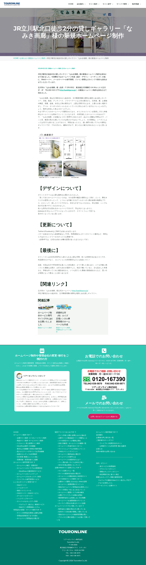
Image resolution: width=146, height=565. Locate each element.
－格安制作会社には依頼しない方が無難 (71, 498)
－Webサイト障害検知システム (28, 507)
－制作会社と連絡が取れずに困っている (71, 509)
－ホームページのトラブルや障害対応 (28, 468)
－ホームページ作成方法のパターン (69, 446)
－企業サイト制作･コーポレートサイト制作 (30, 438)
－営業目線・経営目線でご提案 (26, 459)
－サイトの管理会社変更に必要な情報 (28, 513)
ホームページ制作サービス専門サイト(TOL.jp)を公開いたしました (45, 318)
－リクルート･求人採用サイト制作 (27, 443)
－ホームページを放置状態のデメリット (71, 500)
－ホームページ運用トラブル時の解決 (70, 492)
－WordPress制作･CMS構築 (25, 446)
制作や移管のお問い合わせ (105, 451)
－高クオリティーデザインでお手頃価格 (29, 451)
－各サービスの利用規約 (107, 466)
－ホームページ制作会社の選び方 (69, 454)
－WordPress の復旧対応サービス (29, 471)
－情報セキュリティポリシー (108, 471)
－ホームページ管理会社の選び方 (27, 518)
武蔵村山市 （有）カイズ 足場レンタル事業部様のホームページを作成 (63, 318)
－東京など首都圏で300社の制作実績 (28, 449)
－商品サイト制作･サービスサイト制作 (29, 440)
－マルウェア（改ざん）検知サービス (30, 504)
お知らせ (99, 449)
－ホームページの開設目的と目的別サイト (72, 476)
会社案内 (99, 435)
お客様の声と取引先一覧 (105, 437)
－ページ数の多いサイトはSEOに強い (70, 462)
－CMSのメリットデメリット (67, 451)
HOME (15, 432)
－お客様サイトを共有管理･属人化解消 (112, 446)
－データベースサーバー (24, 496)
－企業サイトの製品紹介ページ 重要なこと (72, 438)
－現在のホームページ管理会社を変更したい (73, 487)
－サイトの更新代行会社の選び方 (69, 473)
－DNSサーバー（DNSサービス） (27, 493)
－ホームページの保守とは (66, 457)
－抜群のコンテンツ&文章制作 (26, 454)
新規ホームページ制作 (54, 68)
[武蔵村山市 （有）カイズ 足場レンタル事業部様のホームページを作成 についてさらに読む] (64, 307)
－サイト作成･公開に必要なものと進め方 (71, 435)
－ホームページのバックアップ (26, 474)
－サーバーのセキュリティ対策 (26, 501)
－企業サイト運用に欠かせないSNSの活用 (72, 481)
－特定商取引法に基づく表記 (108, 474)
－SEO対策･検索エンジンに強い (26, 457)
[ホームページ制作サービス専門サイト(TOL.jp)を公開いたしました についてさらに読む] (46, 307)
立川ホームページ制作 (68, 68)
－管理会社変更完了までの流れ (26, 516)
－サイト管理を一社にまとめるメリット (71, 490)
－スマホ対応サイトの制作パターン (69, 479)
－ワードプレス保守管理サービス (27, 479)
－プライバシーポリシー (107, 469)
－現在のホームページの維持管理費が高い (72, 514)
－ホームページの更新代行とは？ (69, 459)
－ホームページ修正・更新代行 (26, 465)
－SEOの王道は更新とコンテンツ (68, 465)
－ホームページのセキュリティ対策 (28, 476)
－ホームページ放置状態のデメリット (70, 484)
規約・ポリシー (101, 463)
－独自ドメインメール (23, 490)
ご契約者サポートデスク (105, 440)
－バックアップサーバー (24, 498)
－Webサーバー (21, 485)
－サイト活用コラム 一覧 (66, 471)
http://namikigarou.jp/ (68, 90)
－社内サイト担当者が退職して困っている (72, 512)
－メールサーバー (21, 488)
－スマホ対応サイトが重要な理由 (69, 440)
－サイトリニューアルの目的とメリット (71, 449)
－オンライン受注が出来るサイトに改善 (71, 503)
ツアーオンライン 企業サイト (106, 485)
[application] (85, 4)
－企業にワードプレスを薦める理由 (69, 495)
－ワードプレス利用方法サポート (110, 443)
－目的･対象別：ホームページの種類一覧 (71, 443)
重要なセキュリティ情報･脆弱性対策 (109, 477)
